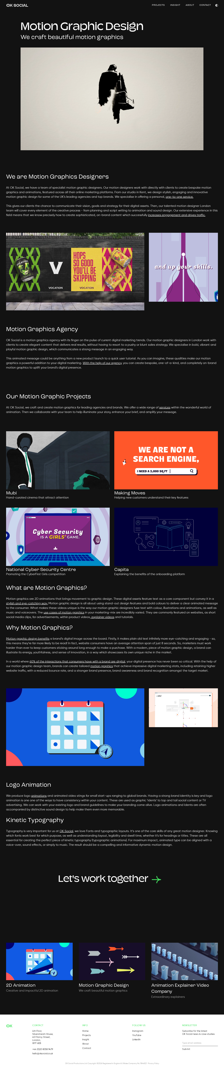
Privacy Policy (153, 1063)
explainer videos (102, 617)
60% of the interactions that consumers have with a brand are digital (77, 661)
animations (39, 795)
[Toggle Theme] (216, 5)
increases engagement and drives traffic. (176, 215)
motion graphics (101, 666)
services (164, 407)
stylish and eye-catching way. (27, 603)
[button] (216, 5)
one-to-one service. (179, 196)
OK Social (66, 831)
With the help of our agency (102, 363)
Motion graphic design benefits (27, 638)
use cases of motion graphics (64, 612)
